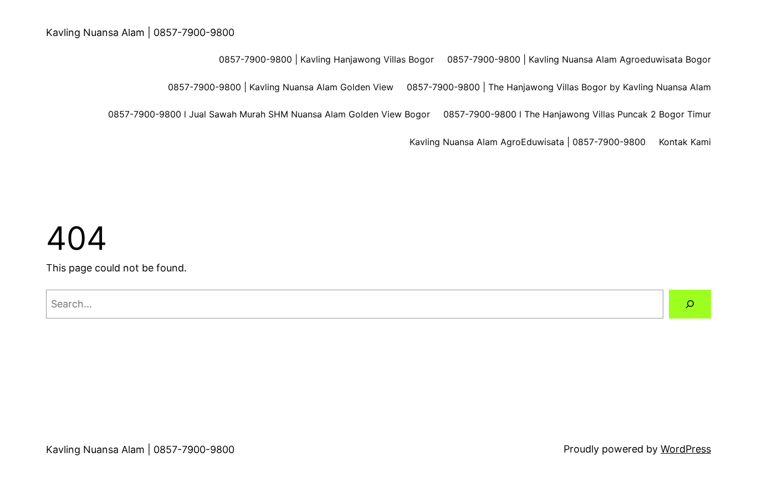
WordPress (686, 449)
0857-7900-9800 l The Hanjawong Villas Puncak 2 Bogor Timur (577, 114)
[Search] (690, 304)
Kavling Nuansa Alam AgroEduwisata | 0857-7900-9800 (528, 141)
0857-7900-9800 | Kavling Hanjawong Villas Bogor (326, 59)
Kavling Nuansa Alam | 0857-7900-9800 (140, 32)
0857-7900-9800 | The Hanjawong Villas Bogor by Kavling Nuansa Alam (559, 87)
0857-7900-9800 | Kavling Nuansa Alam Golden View (280, 87)
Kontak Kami (685, 141)
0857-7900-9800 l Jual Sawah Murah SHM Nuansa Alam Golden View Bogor (269, 114)
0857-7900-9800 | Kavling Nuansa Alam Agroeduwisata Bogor (579, 59)
